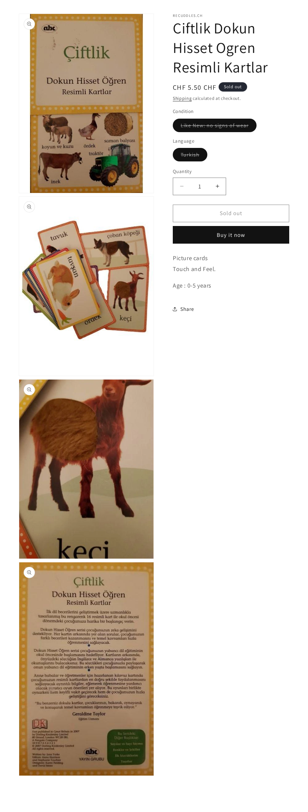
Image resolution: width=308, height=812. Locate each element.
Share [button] (187, 309)
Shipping (182, 98)
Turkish (194, 156)
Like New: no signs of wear (219, 127)
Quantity (182, 171)
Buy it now (231, 234)
